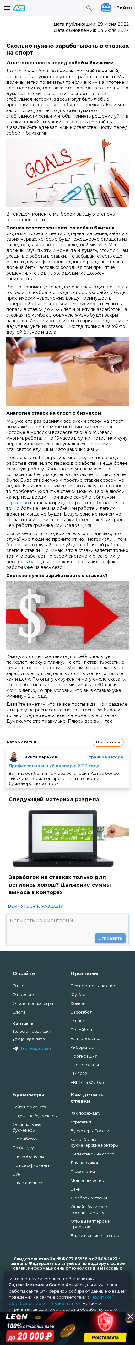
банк (34, 562)
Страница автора (104, 757)
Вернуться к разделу (35, 905)
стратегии (17, 503)
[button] (108, 742)
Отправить (110, 937)
